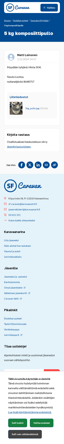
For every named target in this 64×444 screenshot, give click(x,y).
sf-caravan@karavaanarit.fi (23, 203)
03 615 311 (14, 214)
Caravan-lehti (11, 298)
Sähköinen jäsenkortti (15, 293)
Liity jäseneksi (11, 240)
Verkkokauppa (11, 329)
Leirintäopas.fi (11, 334)
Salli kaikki (18, 422)
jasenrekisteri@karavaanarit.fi (24, 209)
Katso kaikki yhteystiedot (22, 220)
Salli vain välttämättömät (25, 434)
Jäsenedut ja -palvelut (15, 276)
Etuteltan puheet (13, 318)
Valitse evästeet (41, 422)
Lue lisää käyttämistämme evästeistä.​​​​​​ (30, 412)
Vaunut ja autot (12, 251)
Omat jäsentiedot (13, 287)
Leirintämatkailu (13, 256)
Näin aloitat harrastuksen (17, 245)
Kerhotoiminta (12, 282)
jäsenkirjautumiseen (19, 146)
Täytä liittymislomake (15, 323)
